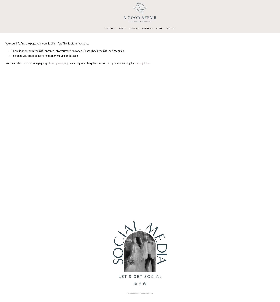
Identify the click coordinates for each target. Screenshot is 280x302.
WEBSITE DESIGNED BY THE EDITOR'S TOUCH (140, 293)
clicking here (55, 63)
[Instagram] (135, 283)
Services (133, 28)
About (122, 28)
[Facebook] (140, 283)
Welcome (110, 28)
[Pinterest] (144, 283)
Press (159, 28)
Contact (170, 28)
